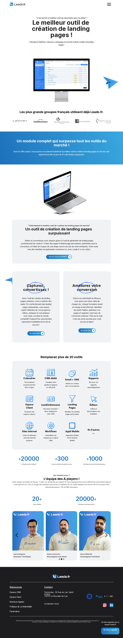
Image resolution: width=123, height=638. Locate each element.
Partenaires (15, 611)
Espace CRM (15, 592)
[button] (109, 4)
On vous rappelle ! (110, 631)
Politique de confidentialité (21, 607)
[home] (18, 4)
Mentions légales (17, 602)
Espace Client (15, 597)
